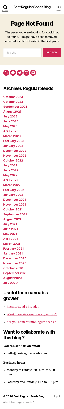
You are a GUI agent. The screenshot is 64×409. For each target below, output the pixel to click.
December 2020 (15, 258)
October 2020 (13, 268)
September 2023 (15, 106)
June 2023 (11, 121)
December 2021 (14, 199)
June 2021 (10, 229)
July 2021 (10, 224)
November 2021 (14, 204)
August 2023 (12, 111)
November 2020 (15, 263)
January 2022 (13, 194)
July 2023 (10, 116)
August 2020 (12, 278)
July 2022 (10, 165)
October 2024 (13, 97)
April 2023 (10, 131)
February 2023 (13, 141)
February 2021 (13, 248)
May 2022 (10, 175)
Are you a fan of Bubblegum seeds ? (31, 322)
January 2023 (13, 145)
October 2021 (13, 209)
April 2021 (10, 238)
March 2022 (11, 185)
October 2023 (13, 101)
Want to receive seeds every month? (32, 314)
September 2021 (15, 214)
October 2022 (13, 160)
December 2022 (14, 150)
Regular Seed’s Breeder (23, 307)
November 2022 (14, 155)
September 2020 (15, 273)
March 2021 (11, 243)
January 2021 (13, 253)
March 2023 (12, 136)
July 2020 (10, 283)
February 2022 (13, 190)
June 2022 (10, 170)
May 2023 (10, 126)
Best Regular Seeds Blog (32, 7)
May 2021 (10, 234)
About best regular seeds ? (18, 402)
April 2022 (10, 180)
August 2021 (12, 219)
